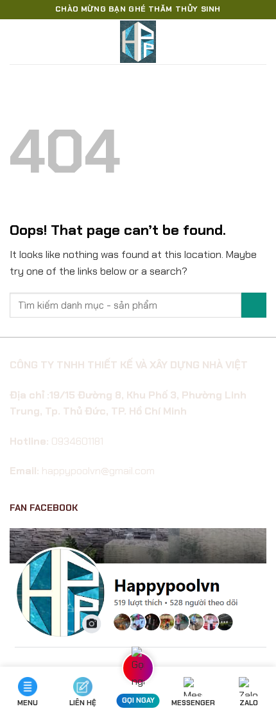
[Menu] (17, 41)
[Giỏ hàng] (260, 42)
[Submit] (253, 305)
